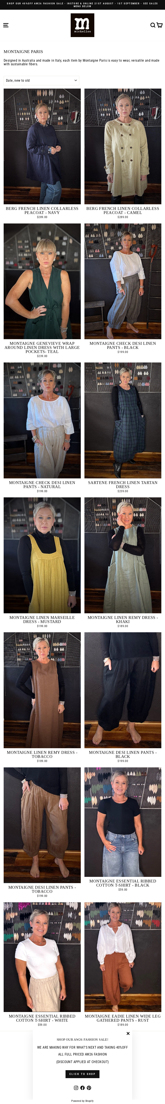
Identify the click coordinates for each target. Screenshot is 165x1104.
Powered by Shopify (82, 1100)
